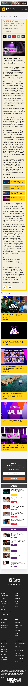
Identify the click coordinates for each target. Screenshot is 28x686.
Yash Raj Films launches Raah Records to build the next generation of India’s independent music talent (18, 563)
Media (9, 16)
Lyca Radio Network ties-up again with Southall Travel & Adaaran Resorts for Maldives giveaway (13, 395)
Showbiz (13, 502)
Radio (15, 16)
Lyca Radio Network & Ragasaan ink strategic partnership (17, 188)
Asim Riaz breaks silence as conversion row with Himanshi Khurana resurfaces (17, 506)
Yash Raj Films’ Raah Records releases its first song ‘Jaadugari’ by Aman (18, 555)
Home (3, 16)
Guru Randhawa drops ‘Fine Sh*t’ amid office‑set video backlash (18, 548)
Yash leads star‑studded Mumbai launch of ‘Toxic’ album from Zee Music (18, 541)
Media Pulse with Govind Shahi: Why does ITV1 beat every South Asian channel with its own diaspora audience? (17, 491)
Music (13, 537)
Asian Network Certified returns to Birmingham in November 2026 (13, 421)
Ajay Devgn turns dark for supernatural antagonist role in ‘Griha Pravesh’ (17, 513)
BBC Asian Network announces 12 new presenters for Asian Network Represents (13, 368)
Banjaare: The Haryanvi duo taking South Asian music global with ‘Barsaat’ (17, 534)
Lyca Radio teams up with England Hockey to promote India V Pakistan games (14, 316)
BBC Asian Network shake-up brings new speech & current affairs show (14, 446)
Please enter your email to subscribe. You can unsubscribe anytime (14, 468)
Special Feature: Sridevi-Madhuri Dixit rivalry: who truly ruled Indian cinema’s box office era (17, 520)
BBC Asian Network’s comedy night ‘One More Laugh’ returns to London (13, 341)
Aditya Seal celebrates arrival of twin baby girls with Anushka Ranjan (17, 499)
